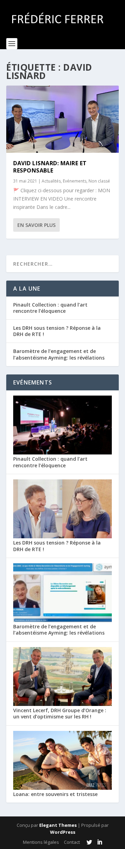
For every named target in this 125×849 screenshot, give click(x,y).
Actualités (51, 181)
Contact (72, 842)
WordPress (62, 832)
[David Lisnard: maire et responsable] (62, 119)
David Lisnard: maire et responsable (50, 166)
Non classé (99, 181)
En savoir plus (36, 225)
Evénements (74, 181)
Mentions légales (41, 842)
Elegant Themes (58, 825)
